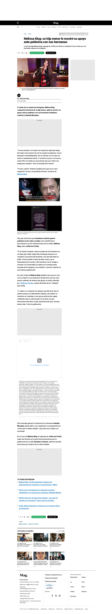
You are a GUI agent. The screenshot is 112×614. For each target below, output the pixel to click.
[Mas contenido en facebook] (52, 596)
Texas (48, 27)
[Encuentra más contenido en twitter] (23, 53)
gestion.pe (44, 609)
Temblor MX (79, 27)
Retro (83, 587)
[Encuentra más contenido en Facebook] (19, 53)
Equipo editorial (24, 579)
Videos (84, 577)
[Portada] (24, 578)
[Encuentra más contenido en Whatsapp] (26, 53)
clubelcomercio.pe (34, 609)
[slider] (42, 74)
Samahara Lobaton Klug (41, 416)
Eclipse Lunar (65, 27)
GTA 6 (59, 27)
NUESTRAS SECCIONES (75, 574)
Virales (72, 591)
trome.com (59, 609)
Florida (38, 27)
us (71, 582)
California (43, 27)
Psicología (72, 27)
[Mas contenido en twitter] (56, 596)
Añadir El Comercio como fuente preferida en (74, 34)
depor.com (51, 609)
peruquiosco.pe (79, 609)
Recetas (84, 591)
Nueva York (54, 27)
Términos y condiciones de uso (53, 574)
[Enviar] (17, 27)
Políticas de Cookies (50, 581)
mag (86, 609)
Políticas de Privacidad (51, 578)
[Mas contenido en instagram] (59, 596)
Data (83, 582)
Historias (73, 596)
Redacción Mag (24, 98)
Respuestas (73, 577)
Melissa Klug (23, 524)
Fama (72, 587)
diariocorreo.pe (69, 609)
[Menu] (18, 23)
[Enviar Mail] (18, 98)
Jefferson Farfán (33, 524)
